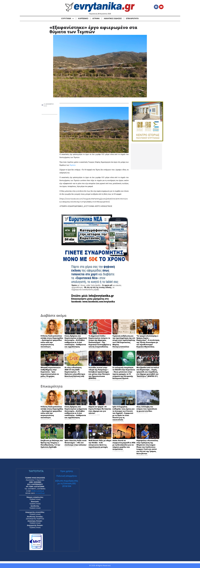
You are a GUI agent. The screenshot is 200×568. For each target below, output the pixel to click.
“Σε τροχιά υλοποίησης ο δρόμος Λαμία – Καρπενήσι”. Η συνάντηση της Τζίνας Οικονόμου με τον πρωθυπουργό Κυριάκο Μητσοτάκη (147, 341)
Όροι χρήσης (66, 471)
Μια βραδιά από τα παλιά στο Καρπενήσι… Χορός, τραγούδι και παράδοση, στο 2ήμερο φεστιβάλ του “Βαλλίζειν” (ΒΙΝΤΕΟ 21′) (147, 371)
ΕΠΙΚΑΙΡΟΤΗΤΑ (132, 18)
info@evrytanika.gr (37, 491)
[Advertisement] (146, 156)
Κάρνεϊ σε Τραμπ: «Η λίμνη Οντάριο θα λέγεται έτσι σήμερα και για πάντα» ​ (100, 410)
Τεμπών (73, 165)
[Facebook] (156, 7)
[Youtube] (161, 7)
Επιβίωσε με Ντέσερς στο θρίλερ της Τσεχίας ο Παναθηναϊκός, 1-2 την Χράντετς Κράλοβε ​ (52, 443)
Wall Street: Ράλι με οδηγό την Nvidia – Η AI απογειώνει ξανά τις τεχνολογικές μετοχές (100, 443)
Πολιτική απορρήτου (66, 475)
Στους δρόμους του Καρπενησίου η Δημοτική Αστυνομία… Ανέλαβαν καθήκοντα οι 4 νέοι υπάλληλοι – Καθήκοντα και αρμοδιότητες (76, 341)
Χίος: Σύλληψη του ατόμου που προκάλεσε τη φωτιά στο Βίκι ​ (146, 409)
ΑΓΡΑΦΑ (96, 18)
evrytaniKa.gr (40, 493)
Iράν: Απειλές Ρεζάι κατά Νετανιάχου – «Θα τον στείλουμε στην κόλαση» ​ (76, 442)
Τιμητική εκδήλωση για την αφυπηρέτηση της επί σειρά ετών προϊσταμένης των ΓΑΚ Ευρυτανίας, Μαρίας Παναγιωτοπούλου (123, 341)
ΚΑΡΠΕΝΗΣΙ (83, 18)
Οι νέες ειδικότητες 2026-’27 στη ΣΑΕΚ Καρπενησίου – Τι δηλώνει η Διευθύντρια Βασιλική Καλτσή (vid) (75, 371)
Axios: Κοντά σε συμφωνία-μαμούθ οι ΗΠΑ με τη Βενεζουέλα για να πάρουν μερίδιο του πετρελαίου (123, 444)
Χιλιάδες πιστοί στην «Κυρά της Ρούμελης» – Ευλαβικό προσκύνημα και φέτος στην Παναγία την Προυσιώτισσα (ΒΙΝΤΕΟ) (99, 372)
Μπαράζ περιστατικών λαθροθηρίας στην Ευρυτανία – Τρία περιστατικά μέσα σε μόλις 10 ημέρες (51, 371)
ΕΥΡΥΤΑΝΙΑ (66, 18)
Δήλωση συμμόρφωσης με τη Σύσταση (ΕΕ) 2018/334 (66, 483)
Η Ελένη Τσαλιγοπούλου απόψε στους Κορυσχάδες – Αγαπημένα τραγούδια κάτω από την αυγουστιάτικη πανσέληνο (52, 341)
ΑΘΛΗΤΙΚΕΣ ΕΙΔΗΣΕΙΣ (113, 18)
